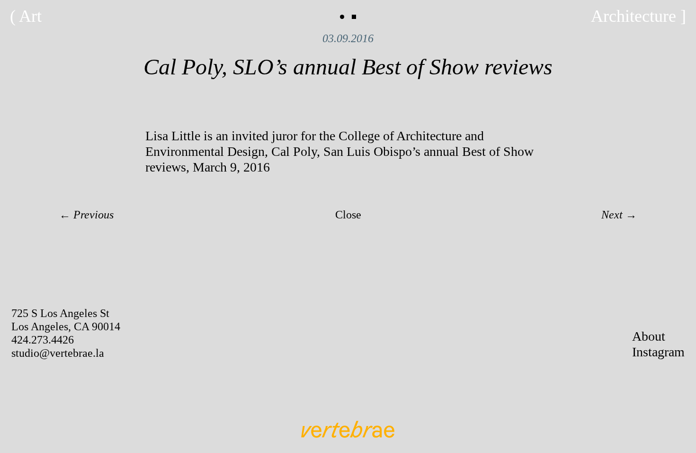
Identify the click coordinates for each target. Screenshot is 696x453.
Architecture (633, 16)
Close (348, 214)
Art (30, 16)
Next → (619, 214)
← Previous (86, 214)
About (648, 336)
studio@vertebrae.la (57, 353)
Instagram (658, 351)
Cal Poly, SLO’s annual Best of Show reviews (348, 66)
